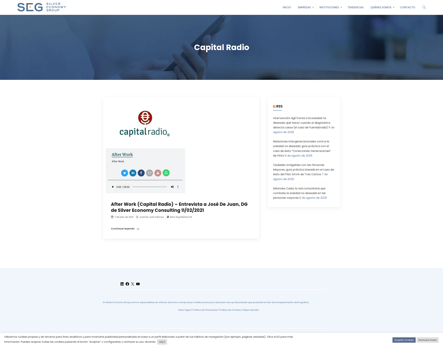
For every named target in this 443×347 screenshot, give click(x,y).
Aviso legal (184, 310)
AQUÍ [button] (162, 342)
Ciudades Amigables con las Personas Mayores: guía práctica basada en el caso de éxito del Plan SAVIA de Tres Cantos (303, 169)
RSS (279, 106)
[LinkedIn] (122, 285)
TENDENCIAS (355, 7)
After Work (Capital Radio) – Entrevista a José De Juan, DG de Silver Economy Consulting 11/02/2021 (179, 207)
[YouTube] (138, 285)
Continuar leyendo (123, 228)
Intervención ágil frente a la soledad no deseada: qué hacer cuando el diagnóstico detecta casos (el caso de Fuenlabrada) (301, 122)
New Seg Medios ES (181, 217)
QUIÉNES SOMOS (380, 7)
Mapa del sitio (251, 310)
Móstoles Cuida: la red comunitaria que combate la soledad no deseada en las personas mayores (299, 193)
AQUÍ (277, 337)
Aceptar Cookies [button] (404, 340)
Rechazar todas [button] (428, 340)
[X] (132, 285)
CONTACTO (407, 7)
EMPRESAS (304, 7)
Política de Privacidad (205, 310)
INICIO (287, 7)
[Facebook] (127, 285)
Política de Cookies (230, 310)
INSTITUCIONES (329, 7)
